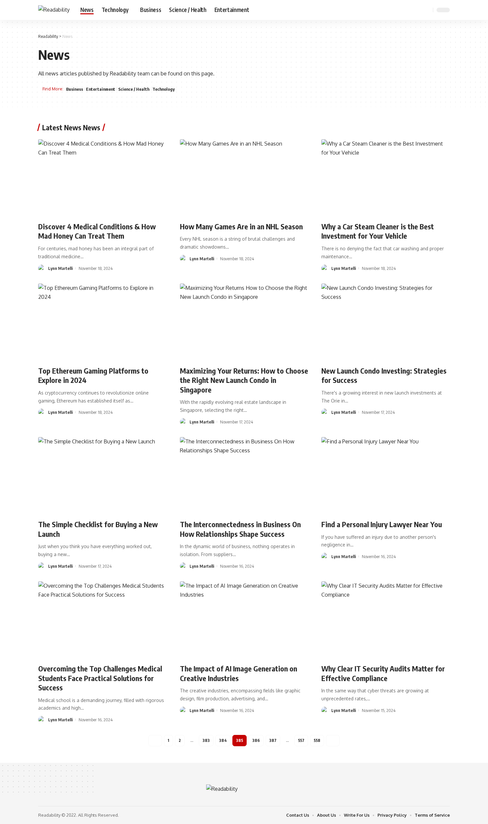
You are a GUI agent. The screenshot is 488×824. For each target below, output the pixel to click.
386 (256, 740)
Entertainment (100, 89)
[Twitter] (402, 9)
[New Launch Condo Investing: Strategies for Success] (385, 322)
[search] (427, 10)
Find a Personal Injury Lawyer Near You (381, 524)
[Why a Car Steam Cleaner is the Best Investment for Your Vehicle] (385, 177)
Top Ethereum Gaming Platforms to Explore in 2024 (93, 375)
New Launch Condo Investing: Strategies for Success (384, 375)
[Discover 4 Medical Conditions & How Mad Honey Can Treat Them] (102, 177)
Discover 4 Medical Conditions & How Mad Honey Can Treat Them (97, 231)
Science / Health (133, 89)
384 (223, 740)
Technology (163, 89)
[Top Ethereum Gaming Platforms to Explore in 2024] (102, 322)
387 (273, 740)
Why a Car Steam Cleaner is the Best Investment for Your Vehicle (377, 231)
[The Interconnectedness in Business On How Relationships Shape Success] (244, 475)
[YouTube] (410, 9)
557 (301, 740)
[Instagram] (417, 9)
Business (74, 89)
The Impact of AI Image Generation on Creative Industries (238, 673)
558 (317, 740)
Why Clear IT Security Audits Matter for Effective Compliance (383, 673)
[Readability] (54, 9)
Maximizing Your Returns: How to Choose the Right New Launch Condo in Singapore (244, 380)
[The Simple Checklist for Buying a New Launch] (102, 475)
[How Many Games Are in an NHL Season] (244, 177)
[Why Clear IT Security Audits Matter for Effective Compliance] (385, 619)
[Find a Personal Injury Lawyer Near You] (385, 475)
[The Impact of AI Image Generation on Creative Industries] (244, 619)
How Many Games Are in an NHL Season (241, 226)
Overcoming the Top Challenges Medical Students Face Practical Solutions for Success (100, 678)
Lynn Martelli (60, 268)
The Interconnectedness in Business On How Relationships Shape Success (240, 529)
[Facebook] (395, 9)
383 (206, 740)
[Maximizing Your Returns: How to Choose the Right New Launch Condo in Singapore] (244, 322)
